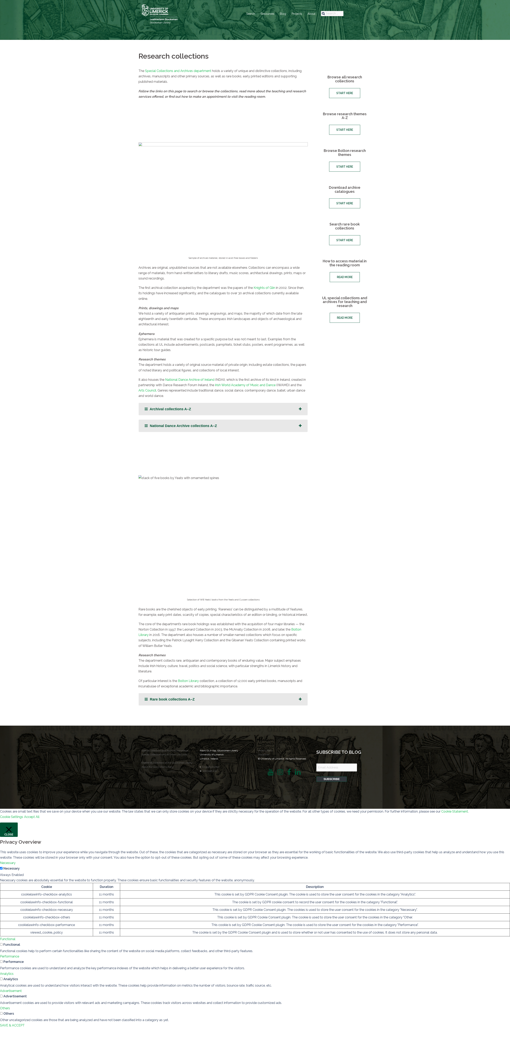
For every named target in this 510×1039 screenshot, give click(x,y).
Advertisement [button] (11, 991)
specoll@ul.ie (209, 770)
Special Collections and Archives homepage (164, 750)
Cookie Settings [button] (11, 817)
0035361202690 (211, 766)
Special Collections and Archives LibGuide (164, 754)
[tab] (223, 409)
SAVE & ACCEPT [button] (12, 1025)
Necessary (11, 868)
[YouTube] (270, 773)
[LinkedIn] (298, 773)
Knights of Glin (264, 288)
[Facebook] (289, 773)
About (311, 13)
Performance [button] (9, 956)
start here (344, 93)
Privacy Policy (265, 750)
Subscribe (332, 779)
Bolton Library (188, 681)
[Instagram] (280, 773)
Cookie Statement (454, 811)
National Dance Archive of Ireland (189, 380)
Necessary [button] (8, 863)
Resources (267, 13)
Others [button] (5, 1008)
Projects (297, 13)
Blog (283, 13)
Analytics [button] (7, 974)
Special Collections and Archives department (178, 71)
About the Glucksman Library (157, 766)
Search (250, 13)
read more (345, 317)
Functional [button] (7, 939)
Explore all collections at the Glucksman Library (166, 762)
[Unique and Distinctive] (159, 14)
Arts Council (147, 390)
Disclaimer (263, 754)
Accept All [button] (31, 817)
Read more (345, 277)
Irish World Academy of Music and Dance (245, 385)
